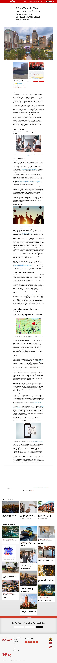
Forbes (21, 92)
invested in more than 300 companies (29, 169)
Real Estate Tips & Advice (38, 1)
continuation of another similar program (22, 265)
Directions (42, 81)
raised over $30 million (36, 294)
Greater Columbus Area (10, 539)
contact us (4, 637)
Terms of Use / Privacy (20, 660)
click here (32, 490)
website (36, 81)
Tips (14, 643)
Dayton (14, 648)
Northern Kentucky (17, 637)
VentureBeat (28, 337)
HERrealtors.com (49, 1)
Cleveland (15, 639)
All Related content (28, 617)
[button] (25, 1)
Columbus (4, 539)
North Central (16, 650)
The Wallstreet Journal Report (37, 441)
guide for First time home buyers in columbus (7, 640)
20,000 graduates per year (26, 233)
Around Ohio (15, 641)
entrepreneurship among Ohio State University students (28, 181)
